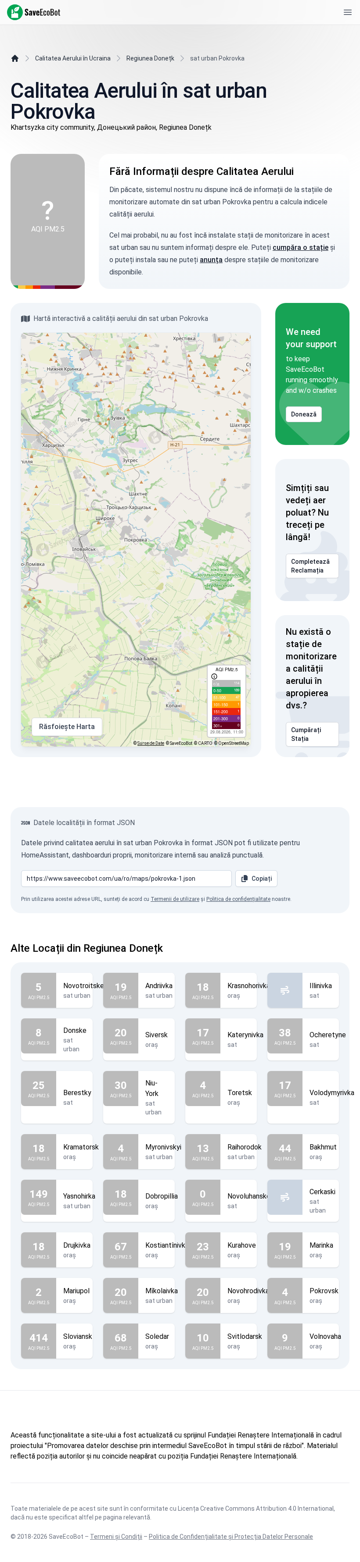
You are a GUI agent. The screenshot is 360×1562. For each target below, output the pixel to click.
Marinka (321, 1245)
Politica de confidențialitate (238, 899)
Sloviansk (77, 1336)
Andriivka (159, 986)
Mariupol (76, 1291)
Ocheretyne (328, 1035)
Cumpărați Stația (306, 734)
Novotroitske (83, 986)
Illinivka (321, 986)
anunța (211, 260)
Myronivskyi (163, 1147)
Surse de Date (150, 743)
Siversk (156, 1035)
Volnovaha (325, 1336)
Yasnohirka (79, 1196)
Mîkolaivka (161, 1291)
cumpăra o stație (300, 247)
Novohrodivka (248, 1291)
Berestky (77, 1093)
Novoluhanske (248, 1196)
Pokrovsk (324, 1291)
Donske (74, 1030)
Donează (304, 414)
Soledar (157, 1336)
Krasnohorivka (248, 986)
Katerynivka (245, 1035)
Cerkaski (322, 1192)
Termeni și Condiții (116, 1536)
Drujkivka (76, 1245)
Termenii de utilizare (175, 899)
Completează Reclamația (310, 566)
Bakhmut (323, 1147)
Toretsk (239, 1093)
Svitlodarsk (244, 1336)
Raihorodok (244, 1147)
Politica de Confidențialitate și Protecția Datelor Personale (231, 1536)
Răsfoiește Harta (67, 726)
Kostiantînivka (167, 1245)
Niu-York (151, 1088)
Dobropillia (161, 1196)
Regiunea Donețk (150, 58)
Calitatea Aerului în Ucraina (73, 58)
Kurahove (241, 1245)
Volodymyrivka (332, 1093)
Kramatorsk (81, 1147)
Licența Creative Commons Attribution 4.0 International (256, 1508)
